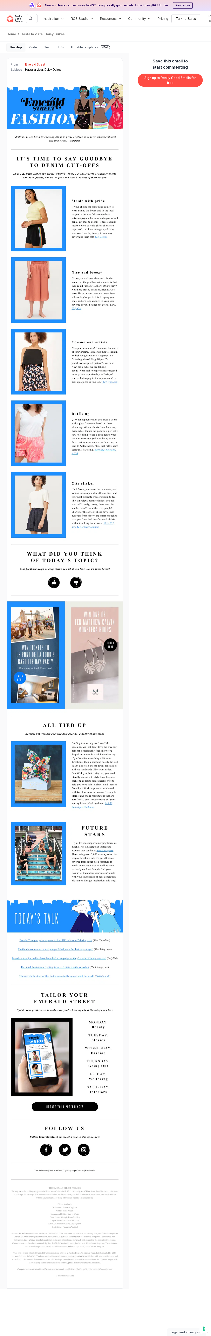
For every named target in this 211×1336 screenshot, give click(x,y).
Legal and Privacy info (186, 1332)
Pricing (162, 19)
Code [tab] (33, 47)
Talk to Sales (186, 19)
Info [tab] (61, 47)
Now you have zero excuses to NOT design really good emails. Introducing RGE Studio (106, 5)
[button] (53, 18)
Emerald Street (35, 64)
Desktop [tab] (16, 47)
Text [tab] (47, 47)
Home (11, 34)
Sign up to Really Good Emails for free (170, 80)
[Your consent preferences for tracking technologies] (204, 1329)
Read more (183, 5)
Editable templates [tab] (89, 47)
